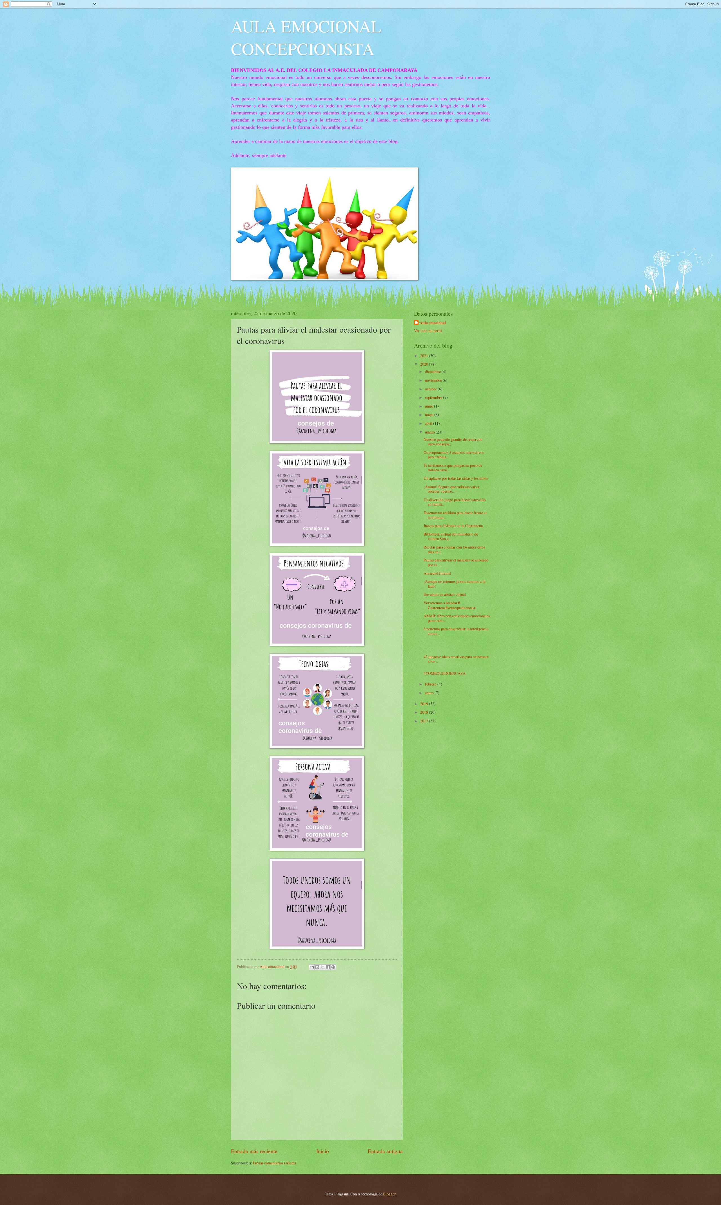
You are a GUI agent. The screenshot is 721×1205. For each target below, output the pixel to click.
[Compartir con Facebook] (328, 967)
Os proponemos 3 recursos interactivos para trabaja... (454, 455)
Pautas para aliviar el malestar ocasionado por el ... (456, 562)
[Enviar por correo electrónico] (312, 967)
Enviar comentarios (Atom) (274, 1163)
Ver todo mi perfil (428, 330)
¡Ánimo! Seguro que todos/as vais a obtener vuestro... (451, 489)
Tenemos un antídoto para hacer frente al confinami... (455, 515)
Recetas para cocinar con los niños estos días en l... (454, 549)
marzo (430, 432)
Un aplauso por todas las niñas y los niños (456, 478)
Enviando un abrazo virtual (445, 594)
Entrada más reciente (254, 1151)
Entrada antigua (385, 1151)
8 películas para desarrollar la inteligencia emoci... (456, 631)
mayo (429, 414)
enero (430, 692)
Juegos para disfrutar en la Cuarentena (453, 525)
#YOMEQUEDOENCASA (445, 673)
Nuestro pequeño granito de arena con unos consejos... (453, 442)
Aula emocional (433, 323)
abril (429, 423)
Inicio (322, 1151)
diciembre (433, 371)
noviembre (434, 380)
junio (429, 406)
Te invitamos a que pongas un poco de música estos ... (453, 468)
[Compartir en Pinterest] (333, 967)
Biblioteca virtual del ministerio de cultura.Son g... (451, 536)
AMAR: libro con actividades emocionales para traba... (457, 618)
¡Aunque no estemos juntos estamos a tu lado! (455, 584)
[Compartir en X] (322, 967)
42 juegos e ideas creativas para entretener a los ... (456, 659)
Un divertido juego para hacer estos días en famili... (455, 502)
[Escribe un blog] (317, 967)
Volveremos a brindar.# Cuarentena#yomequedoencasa (450, 605)
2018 (424, 712)
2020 (424, 364)
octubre (431, 389)
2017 (424, 721)
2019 (424, 703)
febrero (431, 684)
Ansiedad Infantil (437, 573)
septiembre (434, 397)
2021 (424, 355)
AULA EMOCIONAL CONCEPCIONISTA (306, 37)
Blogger (389, 1194)
